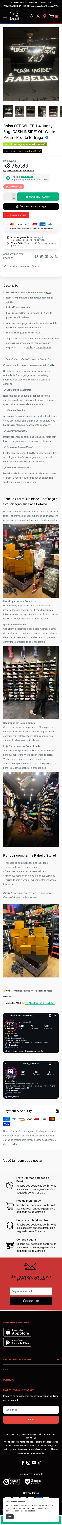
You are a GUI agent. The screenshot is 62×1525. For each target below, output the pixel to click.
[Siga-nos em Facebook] (23, 1463)
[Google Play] (17, 1346)
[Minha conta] (38, 16)
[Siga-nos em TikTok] (39, 1463)
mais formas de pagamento (20, 170)
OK (9, 1517)
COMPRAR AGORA (39, 196)
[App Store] (17, 1335)
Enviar (31, 1419)
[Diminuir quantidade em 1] (14, 198)
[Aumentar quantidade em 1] (14, 195)
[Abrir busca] (32, 16)
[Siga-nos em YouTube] (34, 1463)
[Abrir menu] (5, 16)
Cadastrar (31, 1301)
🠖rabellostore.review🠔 (40, 1003)
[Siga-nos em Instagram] (28, 1463)
